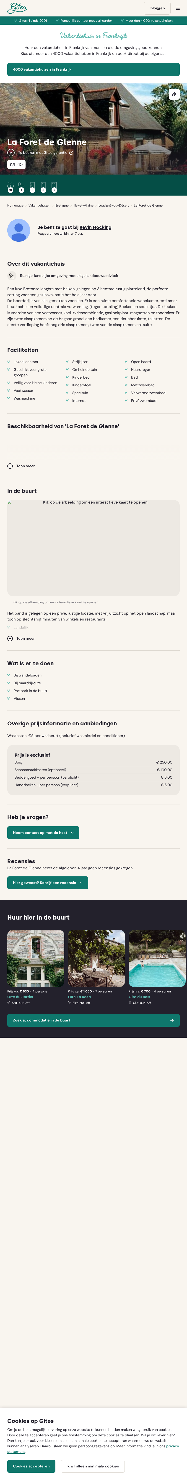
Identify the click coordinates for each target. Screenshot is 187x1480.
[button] (93, 548)
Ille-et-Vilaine (84, 205)
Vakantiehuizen (39, 205)
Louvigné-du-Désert (114, 205)
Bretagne (62, 205)
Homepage (15, 205)
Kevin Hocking (96, 227)
